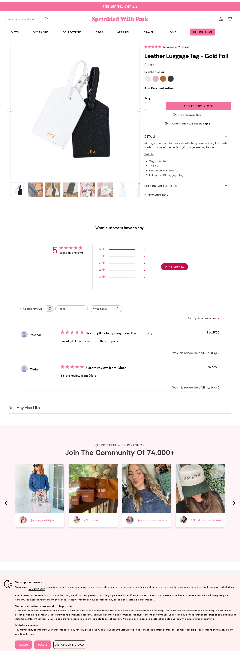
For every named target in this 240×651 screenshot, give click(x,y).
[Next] (139, 112)
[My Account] (221, 19)
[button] (14, 32)
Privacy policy (225, 629)
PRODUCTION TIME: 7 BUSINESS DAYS (120, 6)
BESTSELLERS (202, 32)
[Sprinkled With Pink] (120, 19)
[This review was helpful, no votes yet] (209, 353)
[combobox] (71, 309)
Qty (147, 98)
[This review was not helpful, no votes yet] (215, 353)
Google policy (28, 633)
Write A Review (174, 267)
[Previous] (10, 112)
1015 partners (36, 589)
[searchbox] (33, 309)
